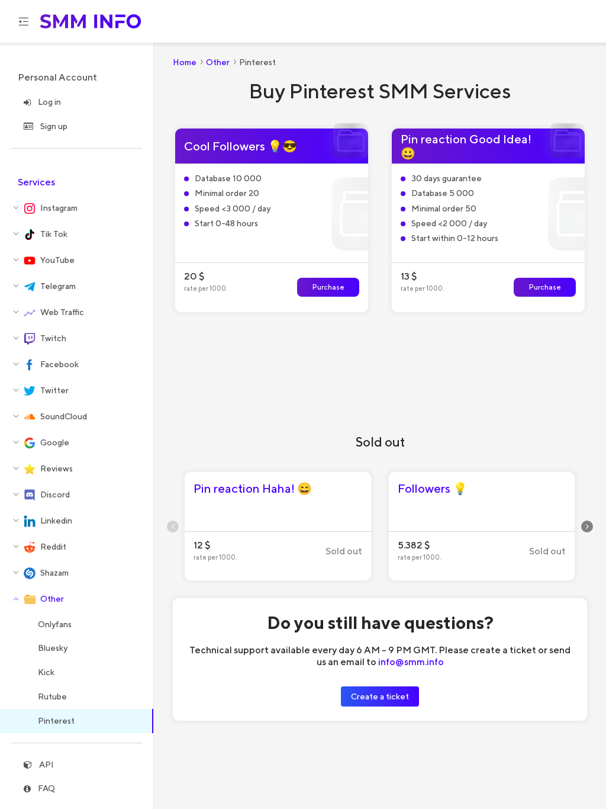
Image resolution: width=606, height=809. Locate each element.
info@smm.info (411, 661)
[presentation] (173, 526)
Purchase (328, 286)
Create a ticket (380, 696)
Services (36, 182)
